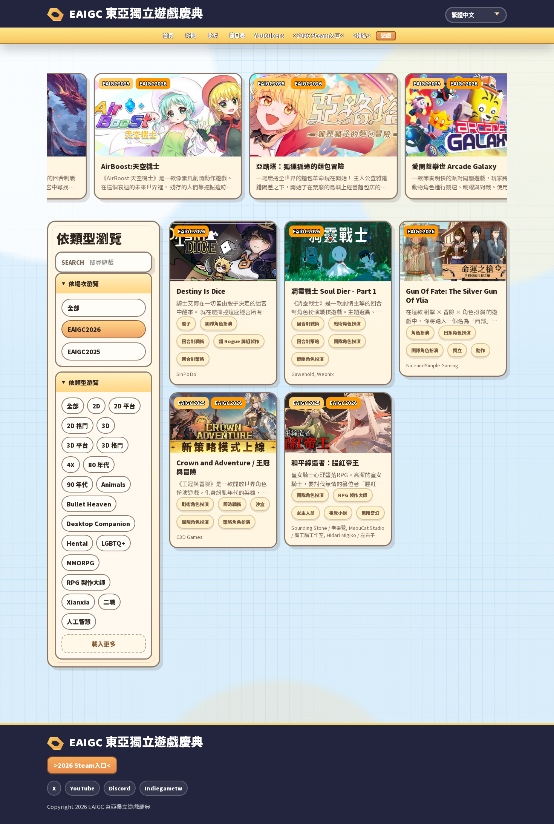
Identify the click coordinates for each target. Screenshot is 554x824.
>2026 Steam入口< (318, 35)
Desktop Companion (98, 523)
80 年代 (98, 464)
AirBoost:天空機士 (107, 166)
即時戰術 (232, 504)
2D (96, 405)
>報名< (361, 35)
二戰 (109, 601)
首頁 (168, 35)
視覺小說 (338, 512)
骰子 (186, 323)
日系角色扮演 (457, 332)
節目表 (237, 35)
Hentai (77, 543)
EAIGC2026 (84, 329)
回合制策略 (193, 359)
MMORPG (80, 562)
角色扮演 (420, 332)
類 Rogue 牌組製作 (239, 341)
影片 (213, 35)
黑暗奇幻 (370, 512)
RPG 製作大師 (86, 582)
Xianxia (78, 601)
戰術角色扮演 (347, 323)
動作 (480, 350)
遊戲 (386, 35)
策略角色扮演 (310, 359)
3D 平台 (77, 445)
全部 (73, 307)
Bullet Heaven (89, 503)
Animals (113, 484)
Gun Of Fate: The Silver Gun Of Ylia (451, 295)
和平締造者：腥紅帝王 (325, 462)
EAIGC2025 (84, 351)
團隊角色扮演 (218, 323)
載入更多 (104, 643)
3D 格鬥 (112, 445)
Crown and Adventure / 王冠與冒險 (223, 467)
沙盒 (260, 504)
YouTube (82, 788)
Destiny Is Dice (200, 291)
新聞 (190, 35)
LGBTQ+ (113, 543)
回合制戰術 (193, 341)
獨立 (457, 350)
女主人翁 (306, 512)
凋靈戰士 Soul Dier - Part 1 (334, 291)
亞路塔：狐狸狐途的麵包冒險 (278, 166)
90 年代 (77, 484)
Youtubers (269, 35)
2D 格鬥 (77, 425)
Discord (119, 788)
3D (106, 425)
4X (71, 464)
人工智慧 (79, 621)
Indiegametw (163, 788)
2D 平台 (124, 405)
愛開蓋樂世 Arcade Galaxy (431, 166)
